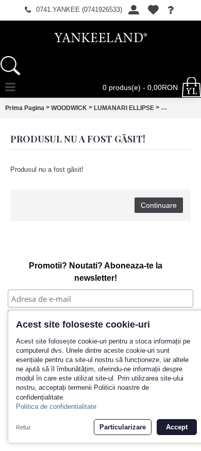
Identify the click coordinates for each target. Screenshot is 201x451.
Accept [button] (177, 427)
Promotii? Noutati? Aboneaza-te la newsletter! (95, 271)
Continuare (159, 205)
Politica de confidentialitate (56, 406)
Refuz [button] (23, 427)
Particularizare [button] (122, 427)
